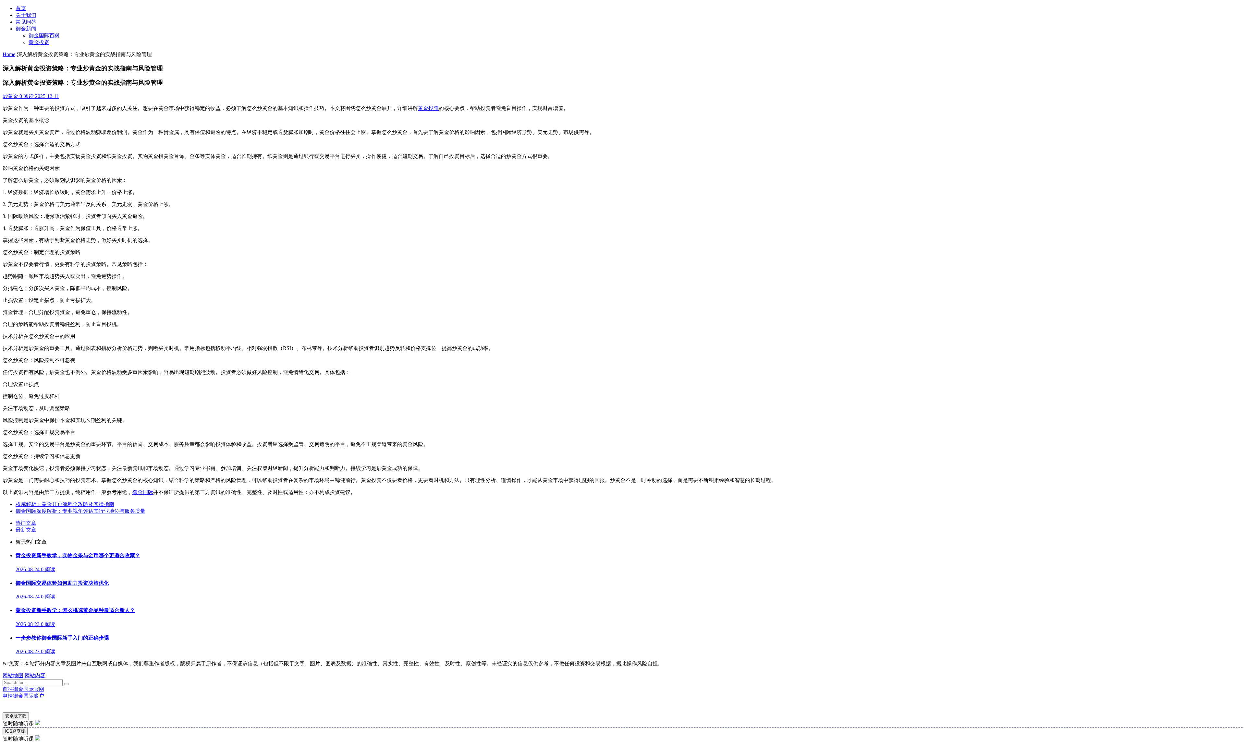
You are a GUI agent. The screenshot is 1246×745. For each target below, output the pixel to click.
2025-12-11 (46, 96)
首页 (21, 8)
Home (9, 54)
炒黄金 (10, 96)
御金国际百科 (44, 35)
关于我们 (26, 15)
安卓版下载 (15, 716)
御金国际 (142, 492)
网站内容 (35, 675)
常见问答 (26, 22)
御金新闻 (26, 28)
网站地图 (13, 675)
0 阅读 (26, 96)
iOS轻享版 (15, 731)
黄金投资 (39, 42)
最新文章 (26, 530)
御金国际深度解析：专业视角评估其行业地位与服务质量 (80, 511)
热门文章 (26, 523)
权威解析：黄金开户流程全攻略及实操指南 (65, 504)
